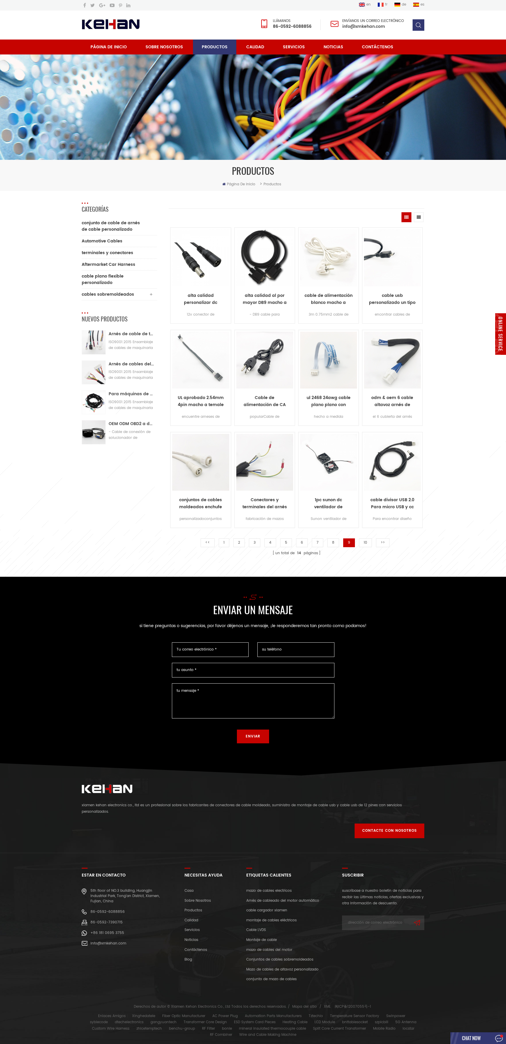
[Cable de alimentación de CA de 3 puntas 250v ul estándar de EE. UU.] (264, 360)
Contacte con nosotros (389, 831)
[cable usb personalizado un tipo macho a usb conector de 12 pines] (392, 257)
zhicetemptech (149, 1028)
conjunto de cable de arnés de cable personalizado (111, 226)
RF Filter (208, 1028)
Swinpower (395, 1016)
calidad (255, 47)
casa (189, 891)
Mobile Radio (384, 1028)
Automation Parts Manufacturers (273, 1016)
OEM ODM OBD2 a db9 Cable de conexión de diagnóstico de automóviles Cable (131, 424)
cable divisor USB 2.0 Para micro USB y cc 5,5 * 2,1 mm (392, 504)
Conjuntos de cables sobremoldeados (279, 959)
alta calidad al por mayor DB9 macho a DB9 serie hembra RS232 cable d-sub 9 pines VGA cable (265, 299)
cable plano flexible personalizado (103, 279)
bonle (227, 1028)
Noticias (333, 47)
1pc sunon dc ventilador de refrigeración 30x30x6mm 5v (328, 504)
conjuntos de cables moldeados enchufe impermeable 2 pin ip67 (200, 504)
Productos (215, 47)
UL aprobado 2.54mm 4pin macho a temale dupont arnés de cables (201, 401)
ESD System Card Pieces (255, 1022)
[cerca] (500, 358)
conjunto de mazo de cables (271, 979)
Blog (188, 959)
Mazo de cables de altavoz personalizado (282, 969)
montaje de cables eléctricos (271, 920)
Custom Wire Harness (110, 1028)
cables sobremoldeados (108, 294)
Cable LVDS (256, 930)
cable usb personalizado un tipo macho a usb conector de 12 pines (392, 299)
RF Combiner (221, 1035)
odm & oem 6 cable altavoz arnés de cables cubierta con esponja (392, 401)
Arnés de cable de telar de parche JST (131, 334)
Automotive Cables (102, 241)
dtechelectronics (129, 1022)
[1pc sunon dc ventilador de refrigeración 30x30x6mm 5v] (328, 462)
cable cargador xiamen (266, 910)
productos (193, 910)
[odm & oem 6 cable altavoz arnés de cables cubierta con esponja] (392, 360)
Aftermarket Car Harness (108, 264)
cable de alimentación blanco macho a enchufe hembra (329, 299)
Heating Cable (295, 1022)
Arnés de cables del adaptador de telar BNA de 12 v (131, 364)
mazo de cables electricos (269, 891)
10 (365, 542)
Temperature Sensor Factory (354, 1016)
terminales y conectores (107, 252)
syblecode (99, 1022)
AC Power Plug (225, 1016)
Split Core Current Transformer (339, 1028)
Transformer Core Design (205, 1022)
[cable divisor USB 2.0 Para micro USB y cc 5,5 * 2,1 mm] (392, 462)
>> (383, 542)
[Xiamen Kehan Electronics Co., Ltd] (111, 24)
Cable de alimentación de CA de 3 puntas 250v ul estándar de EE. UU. (265, 401)
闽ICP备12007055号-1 (353, 1006)
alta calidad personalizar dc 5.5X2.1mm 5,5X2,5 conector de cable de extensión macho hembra (200, 299)
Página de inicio (108, 47)
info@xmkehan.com (363, 26)
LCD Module (324, 1022)
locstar (408, 1028)
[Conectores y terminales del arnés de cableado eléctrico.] (264, 462)
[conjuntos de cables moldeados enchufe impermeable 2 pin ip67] (200, 462)
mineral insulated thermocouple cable (272, 1028)
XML (327, 1006)
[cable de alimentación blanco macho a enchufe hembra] (328, 257)
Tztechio (316, 1016)
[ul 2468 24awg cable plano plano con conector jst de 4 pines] (328, 360)
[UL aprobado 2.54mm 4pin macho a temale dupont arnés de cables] (200, 360)
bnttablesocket (355, 1022)
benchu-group (182, 1028)
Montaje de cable (261, 940)
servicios (294, 47)
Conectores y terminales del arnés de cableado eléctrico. (264, 504)
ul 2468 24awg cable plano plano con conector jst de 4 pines (329, 401)
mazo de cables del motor (269, 950)
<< (207, 542)
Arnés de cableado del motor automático (282, 900)
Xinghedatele (143, 1016)
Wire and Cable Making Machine (267, 1035)
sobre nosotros (164, 47)
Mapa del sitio (304, 1006)
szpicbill (381, 1022)
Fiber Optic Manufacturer (183, 1016)
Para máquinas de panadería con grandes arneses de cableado (131, 394)
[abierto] (500, 334)
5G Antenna (405, 1022)
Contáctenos (377, 47)
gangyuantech (164, 1022)
